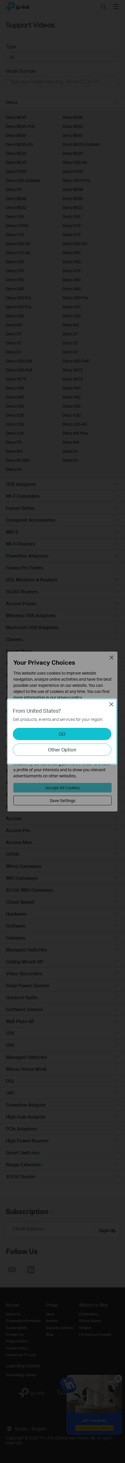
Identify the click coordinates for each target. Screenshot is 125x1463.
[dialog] (62, 731)
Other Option (62, 749)
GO (62, 734)
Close (111, 704)
